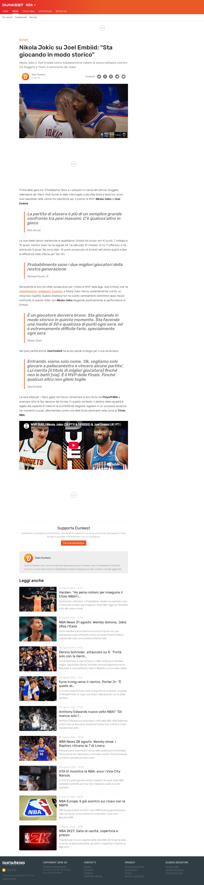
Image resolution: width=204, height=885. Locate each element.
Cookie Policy (131, 870)
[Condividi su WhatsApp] (111, 77)
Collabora (88, 873)
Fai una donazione (73, 543)
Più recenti (7, 17)
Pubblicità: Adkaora (93, 876)
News (15, 11)
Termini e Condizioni (134, 876)
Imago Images (9, 878)
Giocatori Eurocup (174, 873)
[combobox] (31, 5)
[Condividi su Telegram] (117, 76)
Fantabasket (21, 17)
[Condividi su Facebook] (105, 77)
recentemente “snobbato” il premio (40, 291)
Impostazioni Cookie (134, 866)
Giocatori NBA (172, 866)
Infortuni (61, 11)
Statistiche (45, 11)
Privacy (128, 873)
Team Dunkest (38, 74)
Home (5, 11)
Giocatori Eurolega (174, 870)
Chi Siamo (89, 870)
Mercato (33, 17)
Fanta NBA (28, 11)
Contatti (88, 866)
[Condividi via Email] (124, 77)
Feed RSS (11, 870)
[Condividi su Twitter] (99, 77)
